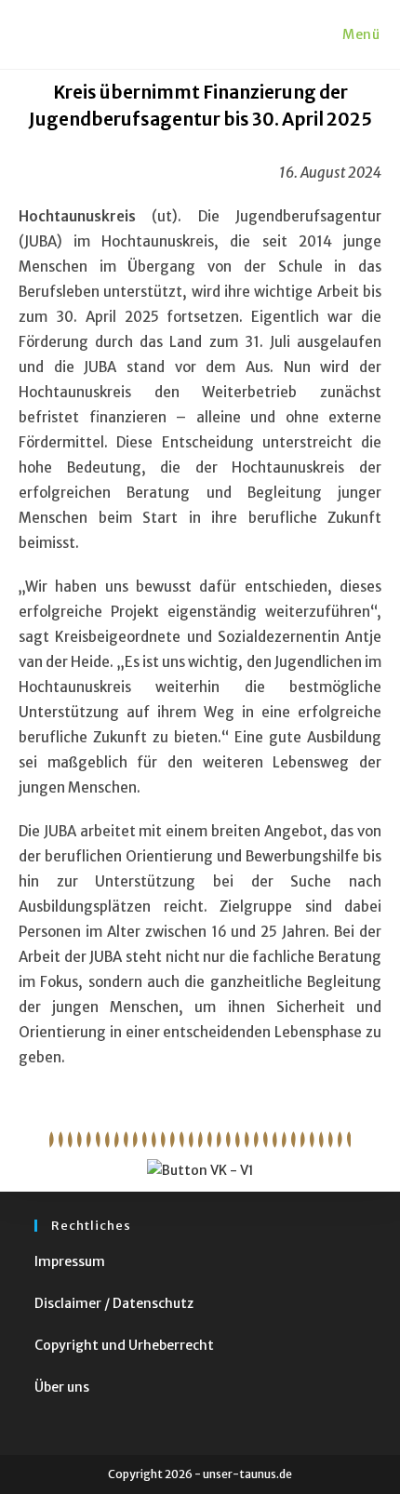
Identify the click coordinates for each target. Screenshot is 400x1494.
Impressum (69, 1261)
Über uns (61, 1387)
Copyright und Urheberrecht (124, 1345)
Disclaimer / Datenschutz (113, 1303)
